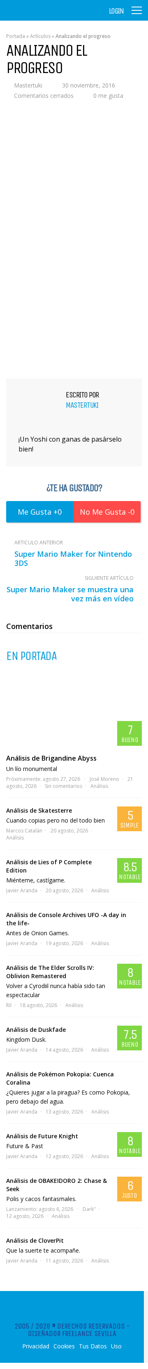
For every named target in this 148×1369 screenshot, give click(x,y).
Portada (15, 36)
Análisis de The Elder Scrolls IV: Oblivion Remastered (50, 972)
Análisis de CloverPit (35, 1240)
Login (116, 11)
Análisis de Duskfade (36, 1029)
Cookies (64, 1346)
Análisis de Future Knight (42, 1136)
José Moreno (104, 779)
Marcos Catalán (24, 830)
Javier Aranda (21, 890)
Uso (116, 1346)
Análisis (99, 786)
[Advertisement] (74, 291)
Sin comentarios (63, 786)
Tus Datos (93, 1346)
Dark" (89, 1209)
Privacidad (35, 1346)
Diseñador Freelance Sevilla (72, 1333)
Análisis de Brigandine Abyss (51, 758)
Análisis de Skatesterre (39, 810)
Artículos (40, 36)
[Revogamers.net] (41, 16)
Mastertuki (28, 85)
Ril (9, 1005)
